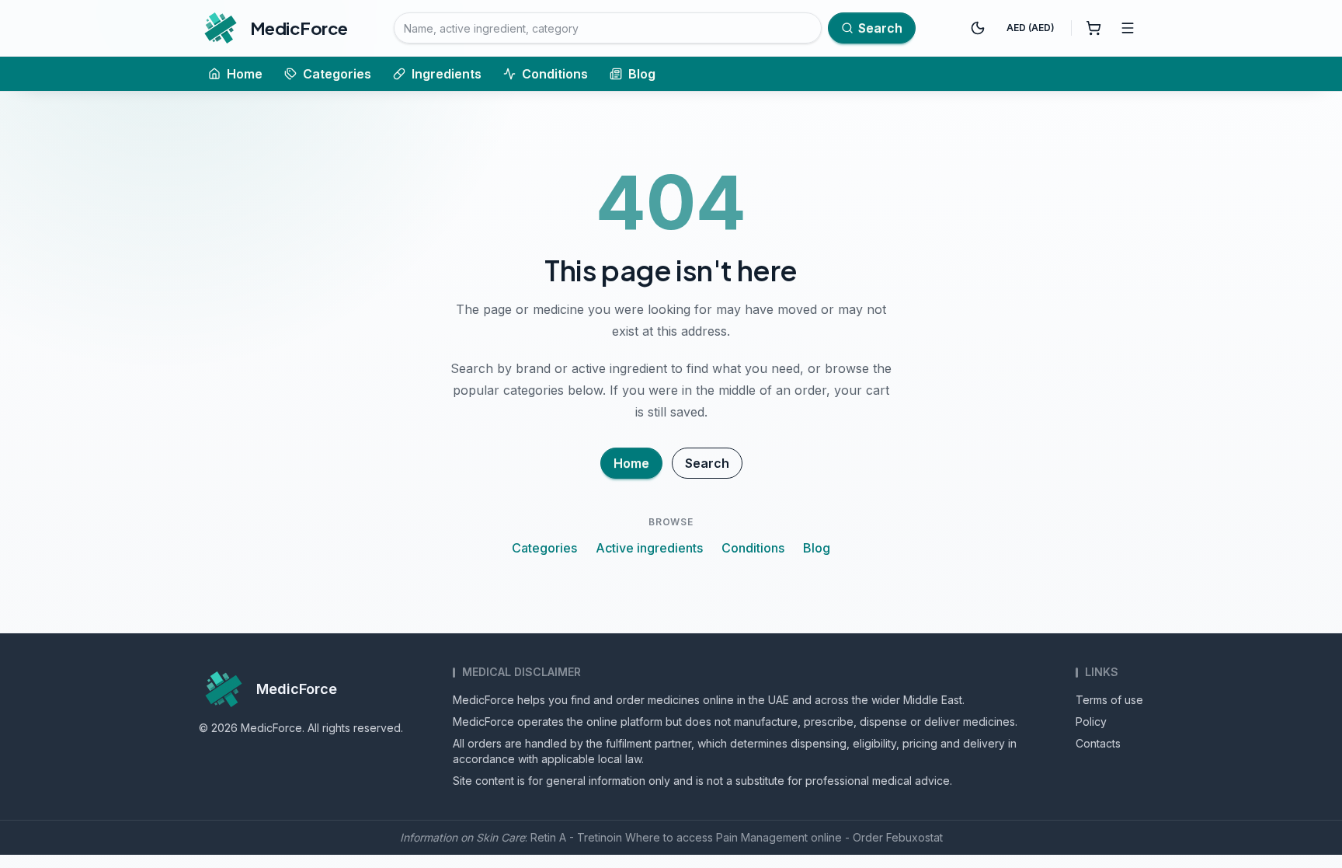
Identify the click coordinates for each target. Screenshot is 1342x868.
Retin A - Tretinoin (576, 837)
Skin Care (500, 837)
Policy (1091, 721)
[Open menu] (1127, 28)
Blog (641, 74)
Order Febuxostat (898, 837)
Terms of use (1109, 699)
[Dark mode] (977, 28)
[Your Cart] (1093, 28)
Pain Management (762, 837)
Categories (337, 74)
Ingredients (447, 74)
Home (244, 74)
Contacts (1098, 743)
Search (707, 463)
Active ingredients (649, 548)
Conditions (555, 74)
